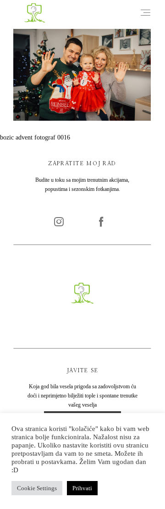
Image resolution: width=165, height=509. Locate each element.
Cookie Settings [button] (37, 488)
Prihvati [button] (82, 488)
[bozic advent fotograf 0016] (82, 118)
